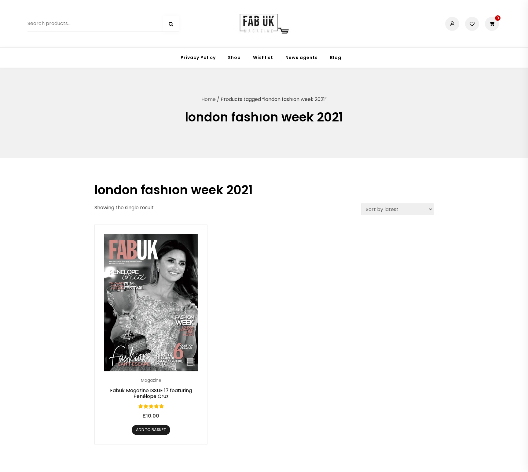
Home (208, 99)
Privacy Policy (198, 57)
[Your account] (453, 24)
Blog (335, 57)
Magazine (151, 380)
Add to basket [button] (151, 430)
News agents (301, 57)
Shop (234, 57)
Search (171, 24)
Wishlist (263, 57)
